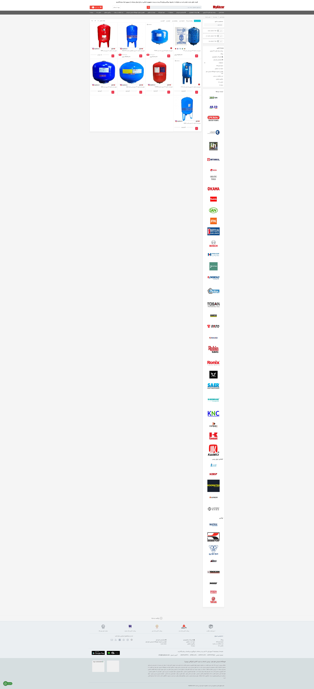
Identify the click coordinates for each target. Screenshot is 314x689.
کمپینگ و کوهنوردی (193, 12)
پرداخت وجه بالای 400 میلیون (209, 12)
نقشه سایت (163, 644)
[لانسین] (213, 497)
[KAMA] (213, 189)
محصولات (171, 12)
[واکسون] (213, 572)
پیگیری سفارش (107, 12)
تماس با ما (98, 12)
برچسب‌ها (215, 17)
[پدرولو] (213, 278)
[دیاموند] (213, 316)
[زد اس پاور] (213, 374)
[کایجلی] (213, 450)
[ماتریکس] (213, 525)
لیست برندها (219, 91)
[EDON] (213, 170)
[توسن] (213, 305)
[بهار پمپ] (213, 255)
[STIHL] (213, 221)
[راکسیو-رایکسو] (213, 338)
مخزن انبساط (207, 17)
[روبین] (213, 349)
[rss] (115, 640)
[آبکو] (213, 107)
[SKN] (213, 210)
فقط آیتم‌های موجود (212, 31)
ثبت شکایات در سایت (118, 12)
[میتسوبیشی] (213, 561)
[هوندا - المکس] (213, 592)
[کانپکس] (213, 425)
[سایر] (213, 386)
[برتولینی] (213, 231)
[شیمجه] (213, 400)
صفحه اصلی (221, 12)
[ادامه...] (112, 55)
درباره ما (91, 12)
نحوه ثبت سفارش (151, 12)
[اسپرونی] (213, 119)
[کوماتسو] (213, 486)
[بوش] (213, 243)
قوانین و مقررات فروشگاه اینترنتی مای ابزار (135, 12)
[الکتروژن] (213, 132)
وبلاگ (221, 54)
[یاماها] (213, 600)
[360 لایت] (213, 97)
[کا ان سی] (213, 413)
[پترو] (213, 266)
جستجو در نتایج (219, 21)
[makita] (213, 199)
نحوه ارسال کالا (161, 12)
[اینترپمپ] (213, 146)
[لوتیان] (213, 509)
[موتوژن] (213, 550)
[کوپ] (213, 474)
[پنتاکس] (213, 291)
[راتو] (213, 326)
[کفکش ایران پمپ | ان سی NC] (213, 466)
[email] (111, 640)
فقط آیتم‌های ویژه (212, 41)
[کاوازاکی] (213, 436)
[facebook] (119, 640)
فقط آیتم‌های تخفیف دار (211, 36)
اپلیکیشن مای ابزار (180, 12)
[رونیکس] (213, 363)
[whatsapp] (123, 640)
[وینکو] (213, 583)
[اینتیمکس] (213, 159)
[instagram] (127, 640)
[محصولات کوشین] (213, 537)
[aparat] (131, 640)
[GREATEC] (213, 178)
